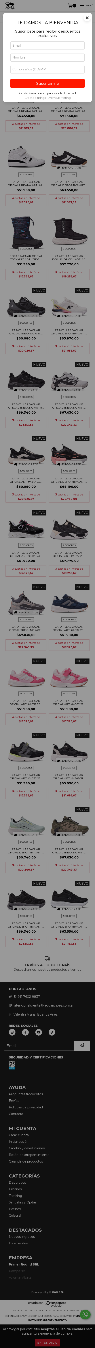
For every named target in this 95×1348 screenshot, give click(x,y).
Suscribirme (47, 83)
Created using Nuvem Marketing (48, 97)
